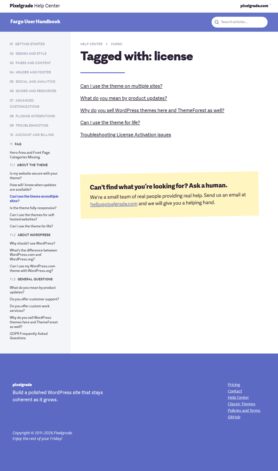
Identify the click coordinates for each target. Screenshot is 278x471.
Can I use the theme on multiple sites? (121, 86)
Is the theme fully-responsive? (33, 208)
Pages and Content (33, 63)
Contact (235, 391)
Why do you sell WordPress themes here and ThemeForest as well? (34, 322)
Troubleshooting (32, 126)
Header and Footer (33, 72)
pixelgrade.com (254, 6)
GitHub (234, 417)
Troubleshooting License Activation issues (125, 135)
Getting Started (30, 44)
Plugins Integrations (35, 116)
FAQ (18, 144)
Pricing (234, 385)
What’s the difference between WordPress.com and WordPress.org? (33, 255)
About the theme (32, 165)
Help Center (35, 6)
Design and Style (31, 54)
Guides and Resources (36, 91)
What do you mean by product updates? (123, 98)
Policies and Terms (244, 411)
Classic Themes (241, 404)
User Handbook (35, 22)
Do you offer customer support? (34, 299)
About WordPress (34, 235)
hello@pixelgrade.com (113, 204)
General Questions (35, 279)
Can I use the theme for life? (31, 226)
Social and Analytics (35, 82)
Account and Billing (34, 135)
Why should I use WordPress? (32, 243)
